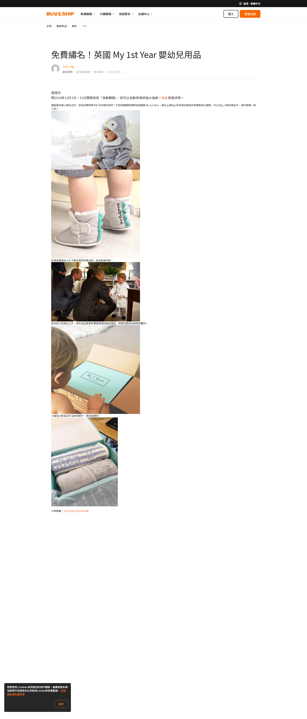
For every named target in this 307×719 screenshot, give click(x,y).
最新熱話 (62, 26)
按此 (164, 97)
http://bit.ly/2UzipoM (76, 511)
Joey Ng (68, 66)
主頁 (49, 26)
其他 (74, 26)
